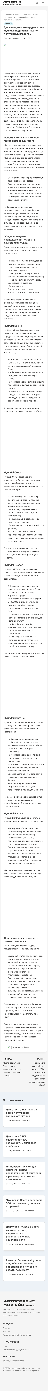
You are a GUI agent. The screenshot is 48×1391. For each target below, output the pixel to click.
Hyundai (8, 24)
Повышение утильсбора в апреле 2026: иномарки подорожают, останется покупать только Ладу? (37, 1072)
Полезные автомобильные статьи (17, 1335)
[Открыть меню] (42, 3)
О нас (5, 1346)
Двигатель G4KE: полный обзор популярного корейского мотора (21, 1113)
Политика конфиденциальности (16, 1350)
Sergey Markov (14, 1120)
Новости (6, 1331)
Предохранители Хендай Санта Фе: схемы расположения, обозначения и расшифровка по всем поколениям (23, 1173)
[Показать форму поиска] (37, 3)
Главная (6, 1328)
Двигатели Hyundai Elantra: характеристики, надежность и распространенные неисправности (22, 1233)
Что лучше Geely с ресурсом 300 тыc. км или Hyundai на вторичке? (24, 1203)
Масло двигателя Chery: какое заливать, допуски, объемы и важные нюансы (12, 1067)
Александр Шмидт (13, 38)
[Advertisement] (24, 442)
